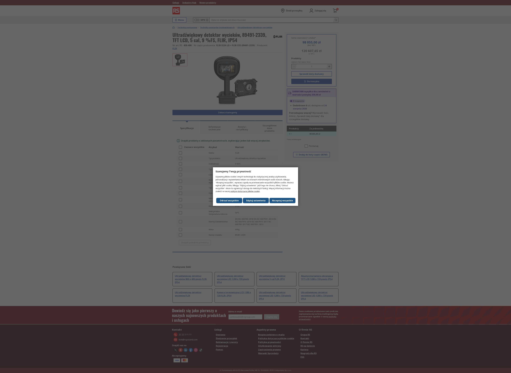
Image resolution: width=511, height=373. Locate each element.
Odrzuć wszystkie (229, 200)
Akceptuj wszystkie (282, 200)
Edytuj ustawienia (255, 200)
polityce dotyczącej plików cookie (245, 191)
